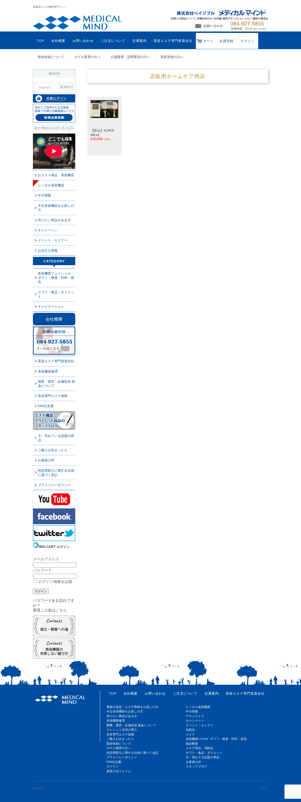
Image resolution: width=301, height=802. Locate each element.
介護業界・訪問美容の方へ (130, 57)
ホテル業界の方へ (87, 57)
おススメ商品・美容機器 (56, 175)
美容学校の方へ (171, 57)
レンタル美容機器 (51, 185)
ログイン (248, 41)
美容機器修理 (48, 371)
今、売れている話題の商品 (56, 438)
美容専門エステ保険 (52, 396)
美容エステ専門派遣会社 (173, 41)
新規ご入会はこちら (50, 610)
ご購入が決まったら (52, 450)
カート (208, 41)
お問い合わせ (83, 41)
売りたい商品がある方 (54, 220)
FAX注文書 (46, 406)
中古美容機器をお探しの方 (56, 208)
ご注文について (113, 41)
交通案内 (139, 41)
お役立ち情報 (48, 250)
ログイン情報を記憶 (55, 581)
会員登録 (226, 41)
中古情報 (44, 195)
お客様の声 (46, 460)
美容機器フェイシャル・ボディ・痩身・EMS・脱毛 (56, 277)
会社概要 (58, 41)
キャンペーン (48, 230)
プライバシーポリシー (54, 485)
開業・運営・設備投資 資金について (56, 383)
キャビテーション (51, 306)
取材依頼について (51, 57)
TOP (40, 41)
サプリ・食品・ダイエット (56, 294)
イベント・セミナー (52, 240)
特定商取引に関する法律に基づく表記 (56, 472)
